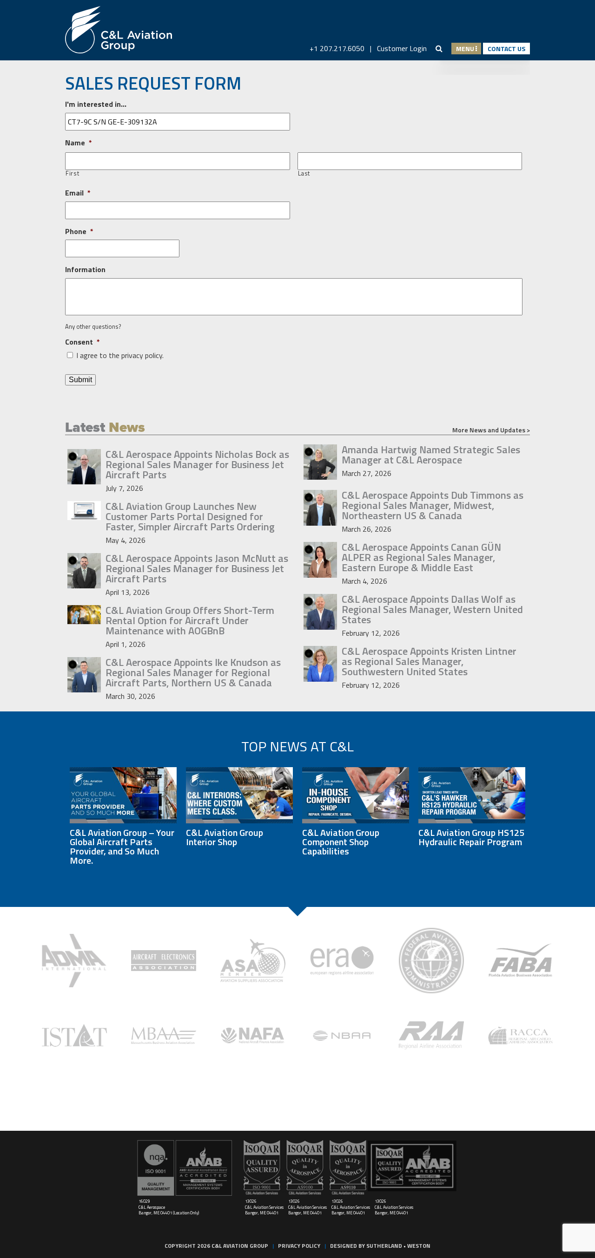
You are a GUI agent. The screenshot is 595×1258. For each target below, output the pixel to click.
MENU (466, 48)
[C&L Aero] (118, 30)
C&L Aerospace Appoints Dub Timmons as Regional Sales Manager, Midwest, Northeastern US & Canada (432, 505)
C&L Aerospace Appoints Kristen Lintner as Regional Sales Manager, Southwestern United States (429, 661)
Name (78, 143)
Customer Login (402, 48)
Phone (79, 231)
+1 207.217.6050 (337, 48)
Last (304, 173)
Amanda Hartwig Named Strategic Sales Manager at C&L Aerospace (431, 455)
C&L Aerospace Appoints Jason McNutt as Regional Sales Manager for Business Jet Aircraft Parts (197, 568)
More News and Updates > (491, 430)
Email (78, 193)
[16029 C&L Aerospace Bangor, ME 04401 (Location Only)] (184, 1168)
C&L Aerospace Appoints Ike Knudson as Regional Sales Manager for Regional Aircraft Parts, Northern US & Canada (193, 672)
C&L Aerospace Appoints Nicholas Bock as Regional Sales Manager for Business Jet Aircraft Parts (197, 464)
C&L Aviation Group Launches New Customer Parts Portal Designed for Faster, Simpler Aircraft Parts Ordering (190, 516)
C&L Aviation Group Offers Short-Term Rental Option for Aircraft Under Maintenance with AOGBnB (190, 620)
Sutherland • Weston (398, 1245)
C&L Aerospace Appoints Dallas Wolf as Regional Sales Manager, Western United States (432, 609)
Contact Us (506, 48)
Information (85, 269)
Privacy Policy (299, 1245)
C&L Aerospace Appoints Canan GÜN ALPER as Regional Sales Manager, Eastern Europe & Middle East (421, 557)
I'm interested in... (95, 104)
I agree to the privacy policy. (120, 355)
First (72, 173)
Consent (82, 342)
